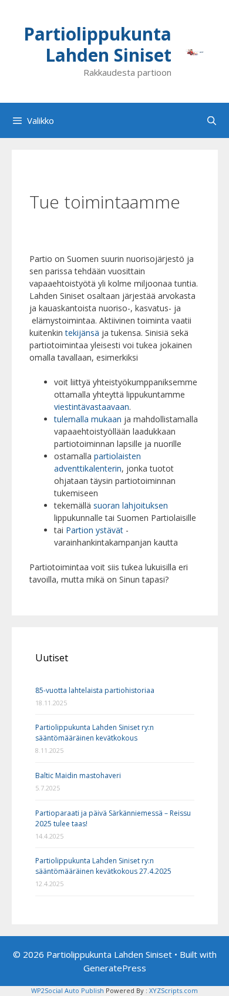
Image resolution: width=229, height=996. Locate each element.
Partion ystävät (94, 530)
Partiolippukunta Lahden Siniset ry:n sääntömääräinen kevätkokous (94, 732)
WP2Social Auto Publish (67, 990)
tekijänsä (83, 332)
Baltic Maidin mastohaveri (78, 775)
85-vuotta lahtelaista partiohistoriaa (94, 690)
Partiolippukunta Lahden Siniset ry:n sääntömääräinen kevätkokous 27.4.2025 (103, 866)
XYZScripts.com (173, 990)
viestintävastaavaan (91, 406)
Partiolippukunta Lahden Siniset (97, 44)
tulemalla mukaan (88, 419)
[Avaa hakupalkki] (211, 120)
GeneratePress (114, 968)
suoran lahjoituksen (130, 505)
